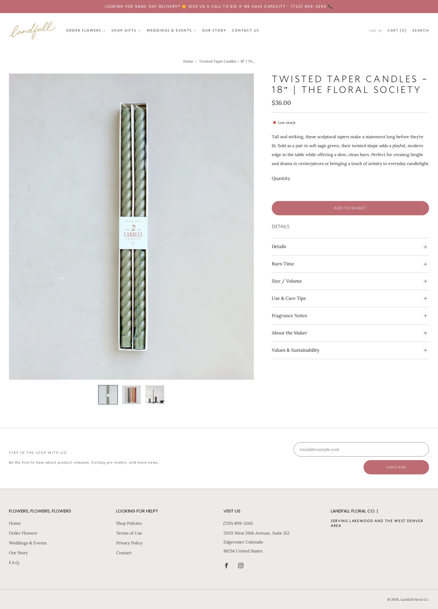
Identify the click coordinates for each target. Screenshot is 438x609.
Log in (375, 30)
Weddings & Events (169, 30)
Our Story (214, 30)
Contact (123, 552)
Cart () (397, 30)
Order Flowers (83, 30)
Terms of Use (129, 533)
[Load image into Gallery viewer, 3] (154, 394)
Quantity (281, 178)
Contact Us (245, 30)
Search (420, 30)
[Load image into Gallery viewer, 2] (131, 394)
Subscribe (396, 467)
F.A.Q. (14, 562)
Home (188, 61)
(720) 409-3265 (238, 523)
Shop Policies (129, 523)
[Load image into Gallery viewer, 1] (108, 394)
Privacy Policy (129, 543)
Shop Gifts (123, 30)
